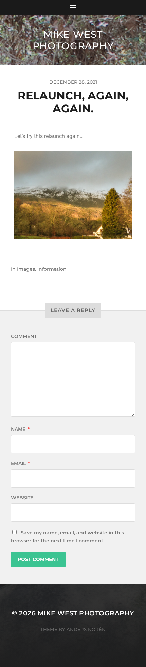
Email (20, 463)
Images (26, 269)
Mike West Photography (73, 40)
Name (20, 429)
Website (22, 498)
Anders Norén (86, 629)
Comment (24, 336)
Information (52, 269)
